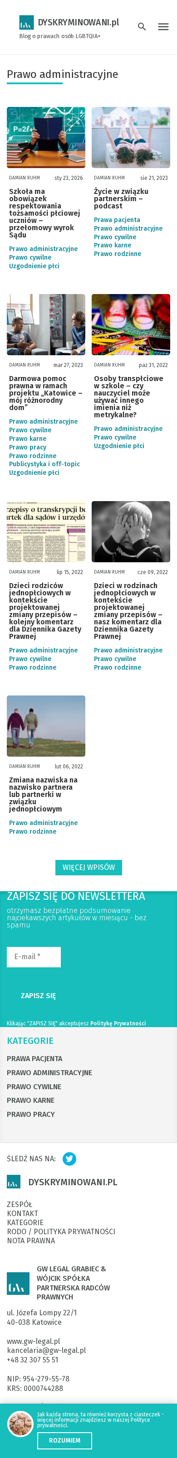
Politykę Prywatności (118, 1023)
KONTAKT (22, 1213)
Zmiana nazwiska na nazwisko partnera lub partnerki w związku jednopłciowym (43, 795)
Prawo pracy (27, 447)
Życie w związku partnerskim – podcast (121, 199)
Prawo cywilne (30, 258)
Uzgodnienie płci (34, 266)
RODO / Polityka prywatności (61, 1232)
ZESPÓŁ (19, 1204)
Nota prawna (31, 1241)
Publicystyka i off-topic (44, 464)
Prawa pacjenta (117, 220)
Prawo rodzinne (117, 254)
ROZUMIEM (64, 1440)
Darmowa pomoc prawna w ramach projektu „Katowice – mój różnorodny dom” (46, 393)
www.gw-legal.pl (33, 1341)
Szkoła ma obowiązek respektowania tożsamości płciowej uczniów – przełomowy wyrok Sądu (44, 213)
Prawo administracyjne (43, 249)
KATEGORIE (30, 1040)
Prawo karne (112, 245)
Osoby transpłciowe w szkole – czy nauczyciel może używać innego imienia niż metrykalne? (128, 397)
